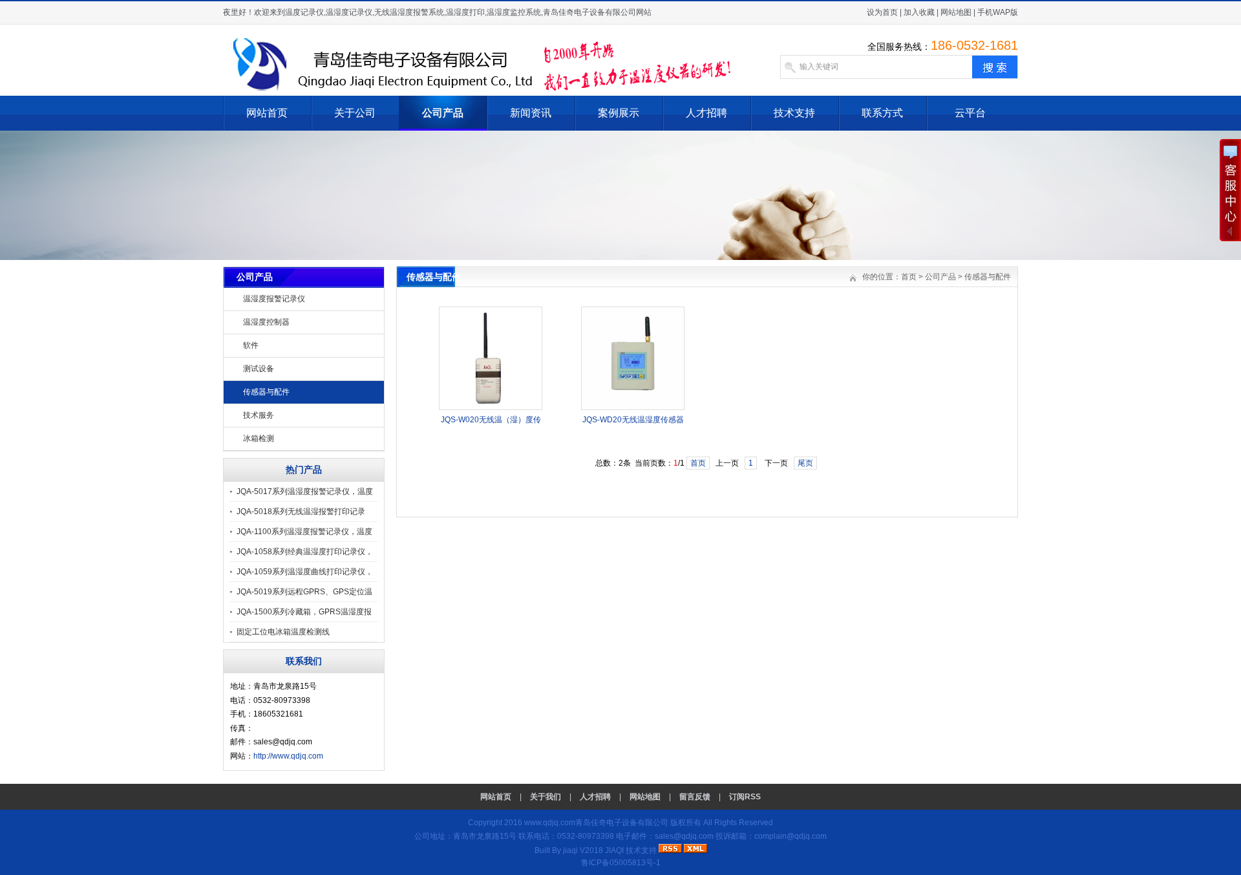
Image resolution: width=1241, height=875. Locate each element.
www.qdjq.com (549, 822)
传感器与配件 (266, 391)
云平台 (970, 112)
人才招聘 (706, 112)
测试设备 (258, 368)
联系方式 (882, 112)
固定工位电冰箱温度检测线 (283, 631)
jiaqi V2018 (583, 850)
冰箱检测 (258, 438)
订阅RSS (745, 796)
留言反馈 (694, 796)
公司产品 (442, 112)
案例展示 (618, 112)
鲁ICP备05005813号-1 (621, 862)
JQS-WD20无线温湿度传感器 (633, 419)
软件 (251, 345)
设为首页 (882, 12)
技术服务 (258, 415)
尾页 (805, 463)
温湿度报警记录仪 (274, 298)
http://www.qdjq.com (288, 756)
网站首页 (267, 112)
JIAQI (614, 850)
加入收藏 (919, 12)
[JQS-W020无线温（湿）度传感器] (490, 407)
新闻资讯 (530, 112)
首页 (909, 276)
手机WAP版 (997, 12)
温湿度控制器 (266, 322)
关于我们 (545, 796)
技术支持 (794, 112)
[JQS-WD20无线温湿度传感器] (632, 407)
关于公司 (355, 112)
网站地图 (955, 12)
